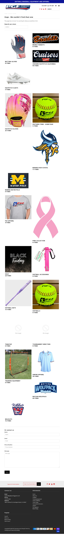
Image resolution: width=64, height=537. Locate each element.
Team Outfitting (36, 500)
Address (7, 500)
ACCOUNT (44, 5)
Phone (6, 497)
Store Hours (7, 521)
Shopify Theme (25, 528)
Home (6, 13)
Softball (34, 497)
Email (6, 438)
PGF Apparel (35, 507)
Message (7, 451)
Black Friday (35, 508)
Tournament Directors (38, 504)
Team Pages (35, 502)
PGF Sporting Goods (17, 528)
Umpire (34, 505)
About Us (35, 495)
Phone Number (8, 444)
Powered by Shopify (15, 530)
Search (6, 516)
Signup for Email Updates (13, 484)
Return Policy (8, 519)
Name (6, 432)
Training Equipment (37, 499)
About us (7, 518)
